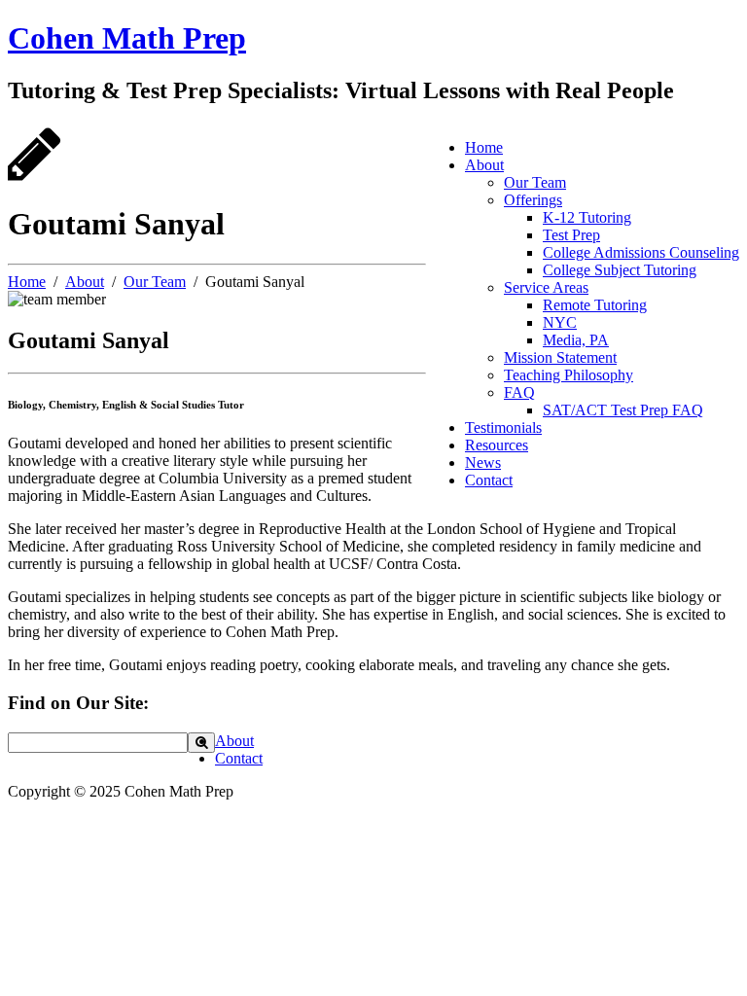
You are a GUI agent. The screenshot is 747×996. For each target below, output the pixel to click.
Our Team (535, 182)
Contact (489, 480)
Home (484, 147)
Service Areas (546, 287)
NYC (560, 322)
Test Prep (571, 235)
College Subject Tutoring (619, 270)
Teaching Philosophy (568, 375)
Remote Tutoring (595, 305)
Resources (496, 445)
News (483, 462)
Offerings (533, 200)
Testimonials (503, 427)
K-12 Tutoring (587, 217)
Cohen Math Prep (127, 37)
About (484, 165)
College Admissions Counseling (641, 252)
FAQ (519, 392)
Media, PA (576, 340)
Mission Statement (560, 357)
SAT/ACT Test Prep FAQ (623, 410)
